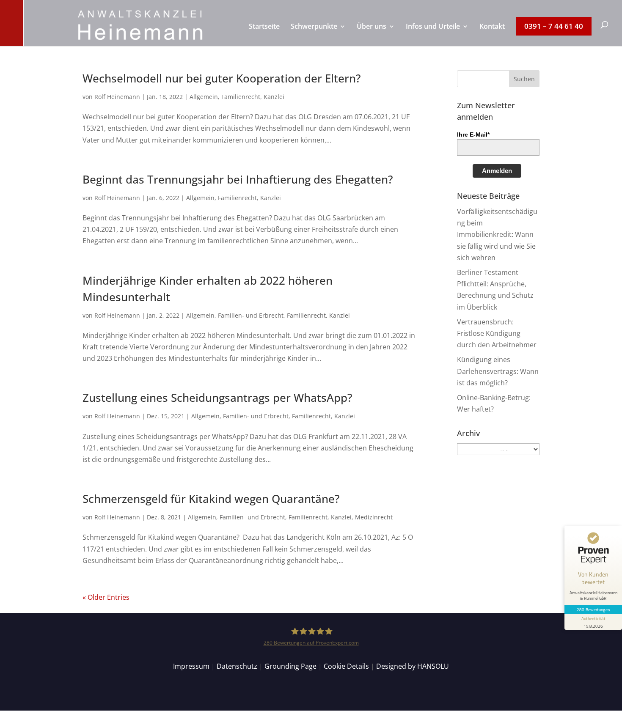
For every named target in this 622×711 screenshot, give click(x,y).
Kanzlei (274, 97)
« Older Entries (106, 597)
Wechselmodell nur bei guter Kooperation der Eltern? (222, 78)
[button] (524, 78)
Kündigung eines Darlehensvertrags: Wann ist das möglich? (498, 371)
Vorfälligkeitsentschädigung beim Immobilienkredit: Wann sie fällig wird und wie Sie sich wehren (497, 234)
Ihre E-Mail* (473, 134)
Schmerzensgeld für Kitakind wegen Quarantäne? (211, 498)
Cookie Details (346, 666)
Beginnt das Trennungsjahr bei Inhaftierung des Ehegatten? (238, 179)
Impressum (191, 666)
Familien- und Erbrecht (250, 315)
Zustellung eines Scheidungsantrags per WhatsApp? (217, 397)
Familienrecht (240, 97)
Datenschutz (237, 666)
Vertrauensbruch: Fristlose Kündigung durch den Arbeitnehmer (497, 333)
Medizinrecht (374, 517)
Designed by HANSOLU (412, 666)
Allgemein (204, 97)
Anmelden (497, 170)
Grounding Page (290, 666)
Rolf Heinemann (117, 97)
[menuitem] (264, 34)
